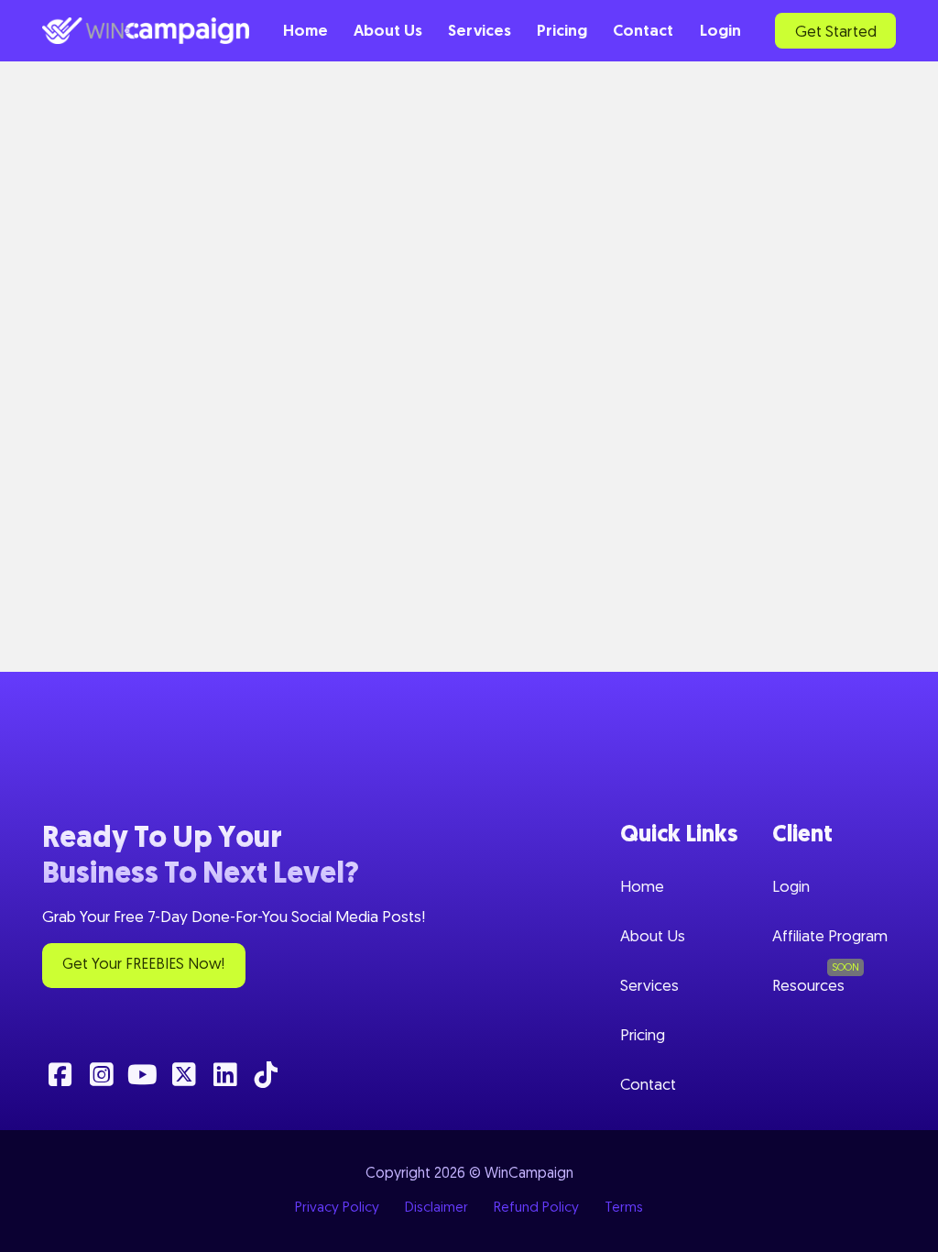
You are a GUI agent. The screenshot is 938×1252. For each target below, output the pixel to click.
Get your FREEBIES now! (143, 964)
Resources (808, 986)
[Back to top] (897, 1224)
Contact (643, 31)
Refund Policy (536, 1208)
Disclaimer (436, 1208)
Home (305, 31)
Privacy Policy (337, 1208)
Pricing (562, 31)
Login (720, 31)
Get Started (836, 32)
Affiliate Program (830, 937)
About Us (388, 31)
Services (479, 31)
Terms (624, 1208)
